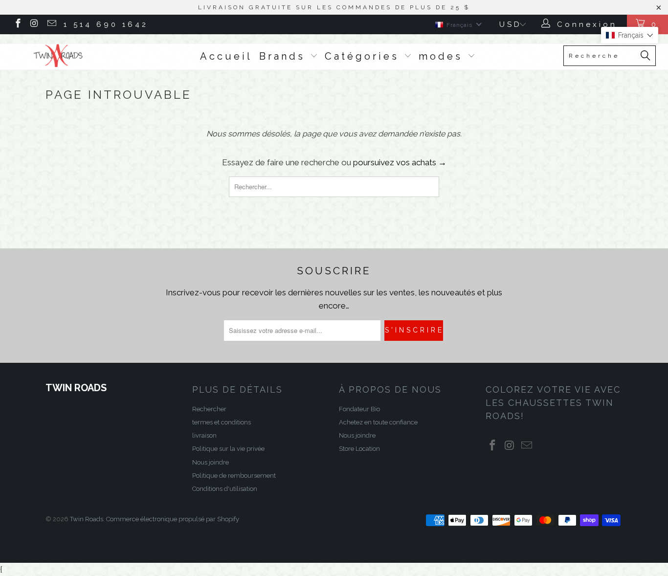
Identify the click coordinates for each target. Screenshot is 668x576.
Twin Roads (86, 519)
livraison (204, 435)
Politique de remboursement (234, 475)
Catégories (364, 56)
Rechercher (209, 409)
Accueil (226, 56)
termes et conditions (221, 422)
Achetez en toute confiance (378, 422)
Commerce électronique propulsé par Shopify (172, 519)
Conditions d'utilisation (224, 488)
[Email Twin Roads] (51, 24)
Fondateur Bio (359, 409)
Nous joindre (210, 462)
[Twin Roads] (58, 55)
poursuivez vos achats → (399, 162)
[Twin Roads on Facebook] (17, 24)
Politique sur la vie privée (228, 448)
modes (443, 56)
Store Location (359, 448)
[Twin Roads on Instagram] (34, 24)
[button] (629, 35)
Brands (284, 56)
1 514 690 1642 (106, 24)
